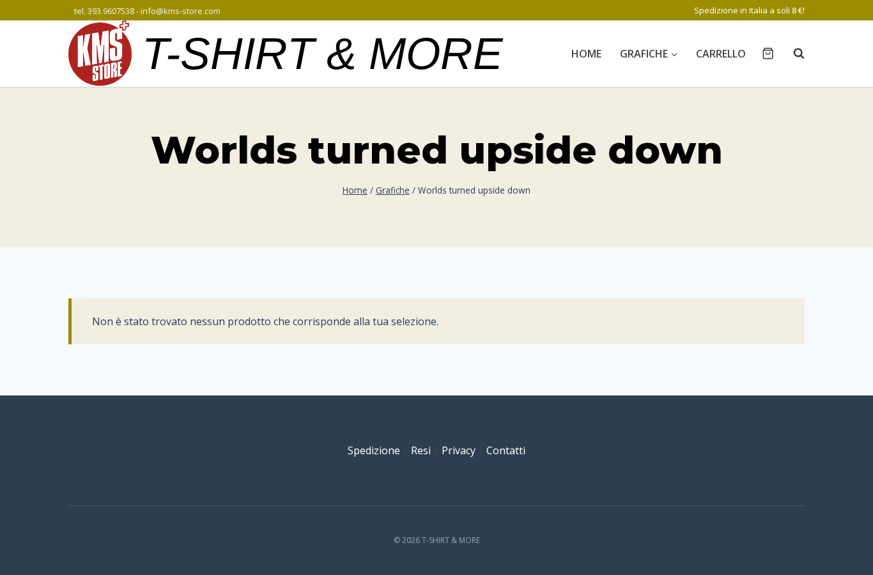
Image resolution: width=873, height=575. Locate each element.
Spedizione (374, 450)
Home (586, 54)
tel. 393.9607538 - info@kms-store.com (147, 11)
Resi (421, 450)
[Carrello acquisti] (768, 53)
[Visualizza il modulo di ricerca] (792, 53)
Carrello (721, 54)
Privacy (458, 450)
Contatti (505, 450)
